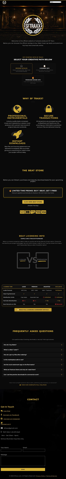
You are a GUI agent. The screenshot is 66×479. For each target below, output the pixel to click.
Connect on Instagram (11, 419)
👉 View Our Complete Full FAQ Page (33, 385)
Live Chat (6, 411)
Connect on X (6, 424)
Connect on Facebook (11, 415)
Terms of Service (51, 476)
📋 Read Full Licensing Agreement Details (33, 309)
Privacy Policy (41, 476)
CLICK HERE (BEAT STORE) (33, 202)
